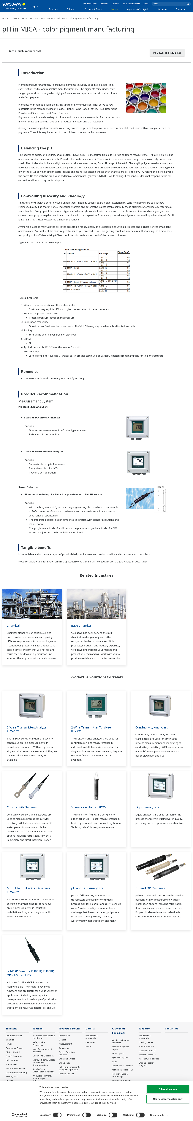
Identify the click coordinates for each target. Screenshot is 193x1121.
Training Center (146, 1042)
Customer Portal (146, 1050)
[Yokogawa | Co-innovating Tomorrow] (14, 6)
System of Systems (121, 1057)
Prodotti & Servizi (93, 9)
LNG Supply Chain (14, 1035)
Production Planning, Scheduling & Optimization (42, 1078)
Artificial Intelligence (121, 1069)
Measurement (65, 1043)
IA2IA (114, 1061)
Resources (27, 18)
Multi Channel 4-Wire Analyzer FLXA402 (28, 890)
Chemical (13, 626)
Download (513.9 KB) (168, 52)
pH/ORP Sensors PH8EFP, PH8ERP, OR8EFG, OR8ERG (30, 973)
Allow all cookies (168, 1089)
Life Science (64, 1062)
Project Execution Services (67, 1053)
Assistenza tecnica (147, 1054)
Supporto (162, 9)
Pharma (9, 1080)
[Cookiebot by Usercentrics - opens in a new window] (19, 1115)
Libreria (114, 9)
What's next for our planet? (121, 1041)
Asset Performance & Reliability (42, 1050)
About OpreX (118, 1053)
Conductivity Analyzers (151, 727)
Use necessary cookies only (167, 1099)
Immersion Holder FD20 (88, 807)
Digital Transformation (122, 1065)
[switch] (86, 1115)
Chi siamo (104, 3)
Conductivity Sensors (22, 807)
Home (5, 18)
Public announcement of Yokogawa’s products (70, 1068)
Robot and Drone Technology (120, 1075)
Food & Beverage (14, 1056)
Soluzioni (71, 9)
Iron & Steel (11, 1064)
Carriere (115, 3)
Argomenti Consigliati (137, 9)
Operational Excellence (43, 1055)
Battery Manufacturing (16, 1072)
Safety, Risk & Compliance (39, 1043)
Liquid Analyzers (147, 807)
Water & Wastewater (15, 1068)
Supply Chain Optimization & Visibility (43, 1070)
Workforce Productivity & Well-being (44, 1037)
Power (9, 1043)
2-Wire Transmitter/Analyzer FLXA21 (91, 729)
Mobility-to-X (12, 1076)
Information (64, 1035)
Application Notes (44, 18)
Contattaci (181, 9)
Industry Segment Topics (120, 1048)
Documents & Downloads (91, 1037)
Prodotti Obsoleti (66, 1073)
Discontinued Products (149, 1058)
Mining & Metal (13, 1052)
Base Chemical (81, 626)
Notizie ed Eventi (90, 3)
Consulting (64, 1048)
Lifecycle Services (67, 1058)
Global (146, 3)
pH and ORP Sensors (150, 888)
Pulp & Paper (12, 1060)
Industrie (53, 9)
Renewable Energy (14, 1048)
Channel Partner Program (146, 1064)
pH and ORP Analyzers (87, 888)
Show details (157, 1115)
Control (62, 1039)
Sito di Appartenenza (131, 3)
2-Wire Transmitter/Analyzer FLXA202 (27, 729)
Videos (88, 1046)
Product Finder (145, 1046)
